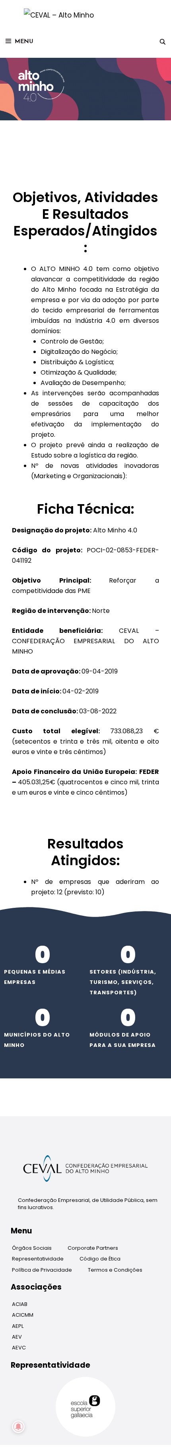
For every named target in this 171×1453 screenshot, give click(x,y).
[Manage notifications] (18, 1426)
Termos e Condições (115, 1270)
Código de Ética (100, 1259)
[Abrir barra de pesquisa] (162, 42)
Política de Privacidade (42, 1270)
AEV (17, 1337)
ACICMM (22, 1315)
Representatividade (38, 1259)
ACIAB (19, 1304)
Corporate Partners (93, 1248)
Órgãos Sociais (32, 1248)
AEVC (19, 1347)
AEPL (17, 1326)
